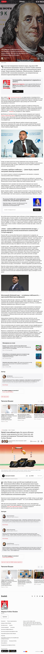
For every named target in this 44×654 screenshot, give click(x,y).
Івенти (10, 625)
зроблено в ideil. (39, 651)
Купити (18, 91)
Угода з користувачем (12, 621)
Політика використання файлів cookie (9, 631)
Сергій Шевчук (10, 543)
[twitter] (32, 596)
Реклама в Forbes (12, 640)
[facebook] (34, 596)
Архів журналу (4, 640)
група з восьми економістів (14, 97)
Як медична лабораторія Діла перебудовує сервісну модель (25, 416)
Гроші (2, 47)
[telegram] (39, 596)
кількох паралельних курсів (8, 115)
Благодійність (4, 642)
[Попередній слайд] (38, 567)
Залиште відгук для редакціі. (7, 391)
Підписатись (36, 209)
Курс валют (6, 396)
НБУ (2, 396)
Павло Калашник (19, 440)
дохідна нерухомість (18, 562)
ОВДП (12, 562)
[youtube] (42, 596)
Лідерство (3, 421)
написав (11, 111)
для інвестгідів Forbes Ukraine (14, 506)
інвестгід (8, 562)
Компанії (19, 420)
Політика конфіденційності (7, 629)
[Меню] (42, 2)
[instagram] (37, 596)
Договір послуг (4, 625)
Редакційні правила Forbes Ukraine (8, 633)
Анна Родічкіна (12, 440)
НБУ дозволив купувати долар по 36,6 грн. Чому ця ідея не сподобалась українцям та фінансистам (17, 364)
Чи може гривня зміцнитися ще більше (16, 355)
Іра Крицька (7, 57)
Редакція (3, 635)
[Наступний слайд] (41, 401)
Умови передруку (5, 627)
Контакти (3, 621)
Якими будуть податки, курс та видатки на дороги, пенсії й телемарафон (17, 347)
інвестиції (3, 562)
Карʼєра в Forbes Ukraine (6, 623)
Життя (35, 584)
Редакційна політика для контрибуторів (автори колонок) (10, 638)
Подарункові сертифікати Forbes (8, 645)
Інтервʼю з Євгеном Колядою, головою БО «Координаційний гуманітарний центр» (9, 417)
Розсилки (12, 627)
